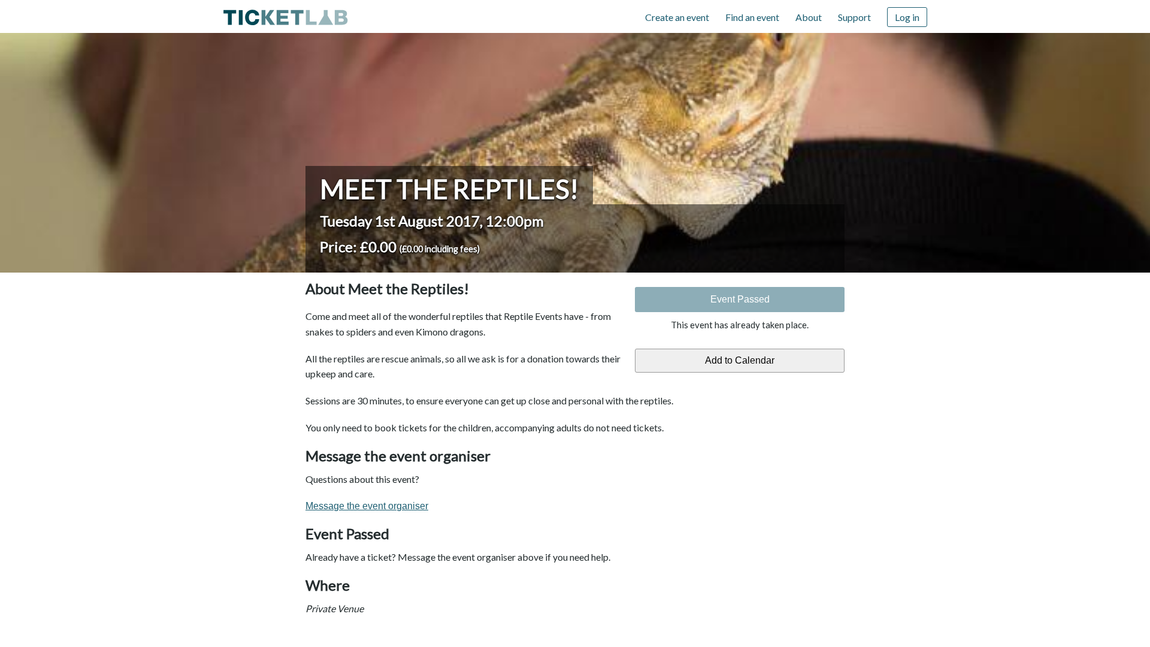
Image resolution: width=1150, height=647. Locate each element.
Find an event (752, 17)
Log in (907, 17)
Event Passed (740, 299)
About (808, 17)
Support (854, 17)
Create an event (677, 17)
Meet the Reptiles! (449, 188)
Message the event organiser (366, 506)
